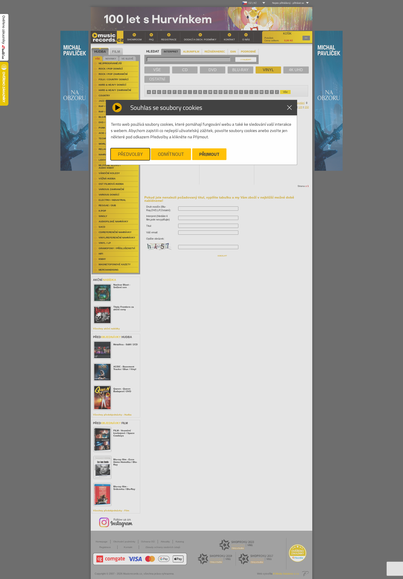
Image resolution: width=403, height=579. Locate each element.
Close (289, 107)
